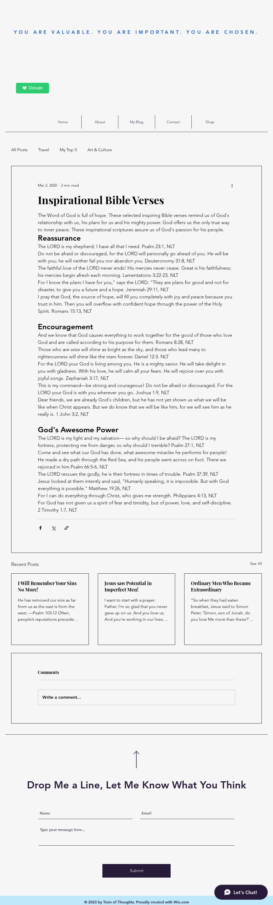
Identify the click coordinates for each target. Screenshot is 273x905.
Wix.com (181, 902)
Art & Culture (99, 149)
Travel (43, 149)
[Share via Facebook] (40, 527)
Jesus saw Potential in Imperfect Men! (128, 586)
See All (256, 563)
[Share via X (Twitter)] (53, 527)
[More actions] (232, 185)
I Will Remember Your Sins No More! (47, 586)
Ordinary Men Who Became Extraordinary (221, 586)
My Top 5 (68, 149)
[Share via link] (66, 527)
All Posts (19, 149)
